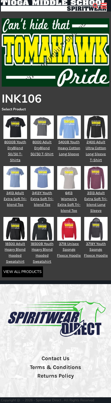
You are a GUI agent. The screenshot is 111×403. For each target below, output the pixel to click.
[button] (95, 6)
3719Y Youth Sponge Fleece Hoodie (96, 250)
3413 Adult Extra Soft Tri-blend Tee (15, 199)
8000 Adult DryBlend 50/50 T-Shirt (42, 148)
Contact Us (55, 358)
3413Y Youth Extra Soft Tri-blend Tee (42, 199)
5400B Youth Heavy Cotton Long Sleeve (69, 148)
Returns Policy (55, 376)
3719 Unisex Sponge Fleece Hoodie (69, 250)
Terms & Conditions (55, 367)
